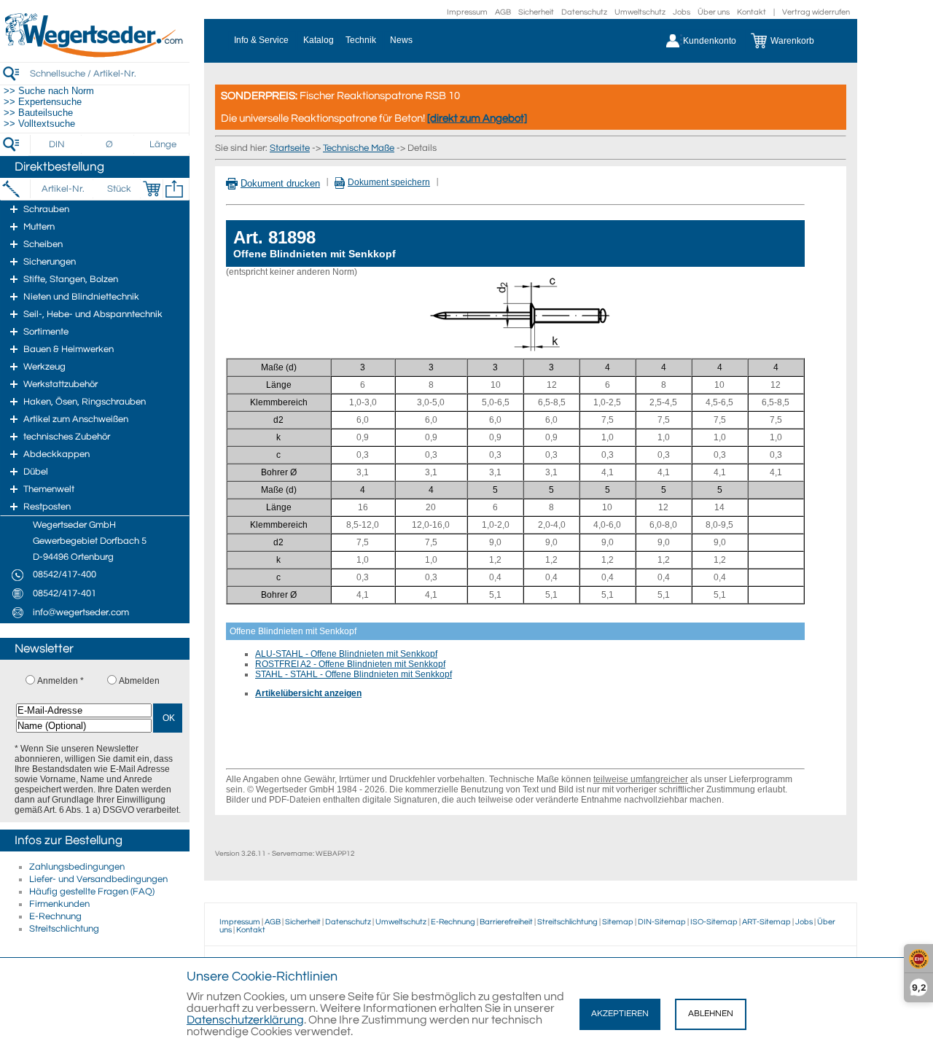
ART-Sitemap (766, 922)
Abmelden (139, 681)
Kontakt (751, 12)
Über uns (714, 12)
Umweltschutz (639, 12)
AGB (503, 12)
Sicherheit (536, 12)
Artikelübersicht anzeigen (308, 693)
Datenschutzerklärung (245, 1020)
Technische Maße (358, 148)
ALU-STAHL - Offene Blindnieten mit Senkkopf (346, 654)
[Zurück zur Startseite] (95, 55)
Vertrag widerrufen (816, 12)
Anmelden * (60, 681)
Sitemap (617, 922)
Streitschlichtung (64, 929)
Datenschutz (584, 12)
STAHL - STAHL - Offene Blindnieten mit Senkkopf (353, 674)
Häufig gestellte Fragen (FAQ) (92, 891)
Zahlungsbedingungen (77, 867)
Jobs (681, 12)
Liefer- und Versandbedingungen (98, 879)
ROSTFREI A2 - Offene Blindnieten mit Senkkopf (350, 664)
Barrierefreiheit (506, 922)
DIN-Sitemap (662, 922)
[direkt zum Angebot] (477, 118)
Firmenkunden (59, 904)
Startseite (290, 148)
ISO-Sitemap (714, 922)
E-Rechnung (55, 916)
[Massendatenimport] (174, 189)
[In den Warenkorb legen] (151, 189)
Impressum (467, 12)
